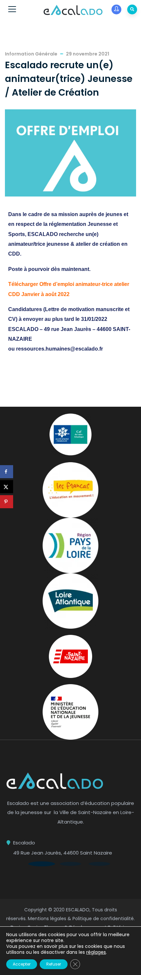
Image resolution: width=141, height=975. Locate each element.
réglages (96, 952)
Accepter (21, 964)
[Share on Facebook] (6, 471)
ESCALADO (78, 909)
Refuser (53, 964)
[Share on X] (6, 486)
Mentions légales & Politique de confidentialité (81, 918)
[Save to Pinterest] (6, 501)
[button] (41, 863)
